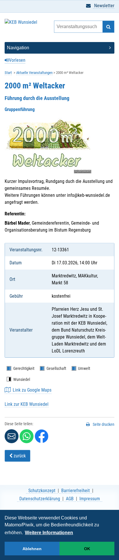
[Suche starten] (108, 26)
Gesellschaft (56, 368)
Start (8, 72)
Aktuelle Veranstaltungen (34, 72)
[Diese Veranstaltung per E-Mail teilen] (11, 436)
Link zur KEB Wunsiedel (27, 404)
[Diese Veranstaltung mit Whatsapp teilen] (27, 436)
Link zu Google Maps (32, 390)
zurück (19, 456)
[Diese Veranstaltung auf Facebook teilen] (42, 436)
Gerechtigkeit (23, 368)
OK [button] (87, 548)
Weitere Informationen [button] (49, 532)
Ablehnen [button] (32, 548)
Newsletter (103, 5)
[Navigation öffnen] (59, 48)
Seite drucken (103, 424)
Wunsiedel (21, 379)
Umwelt (84, 368)
